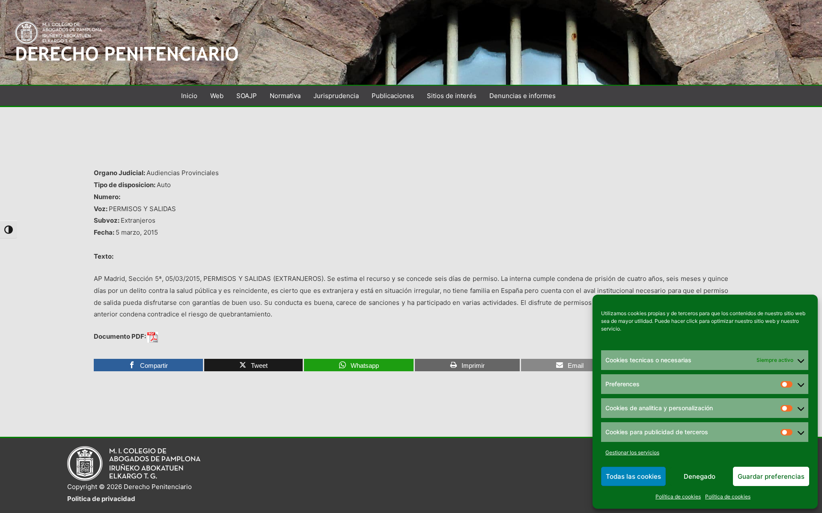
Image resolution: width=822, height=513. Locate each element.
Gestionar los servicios (632, 452)
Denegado (699, 476)
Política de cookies (678, 496)
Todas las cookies (633, 476)
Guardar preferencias (771, 476)
